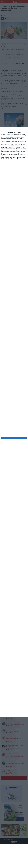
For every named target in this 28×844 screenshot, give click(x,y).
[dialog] (14, 422)
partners (8, 134)
